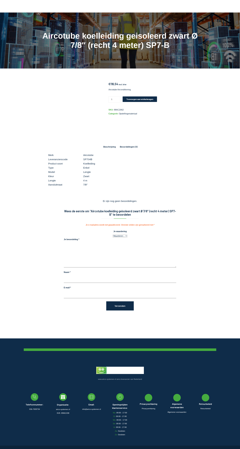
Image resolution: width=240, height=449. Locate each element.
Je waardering (120, 231)
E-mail (67, 288)
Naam (67, 272)
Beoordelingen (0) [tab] (129, 146)
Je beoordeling (71, 239)
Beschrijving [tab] (109, 146)
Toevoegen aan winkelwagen (139, 99)
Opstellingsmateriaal (128, 114)
